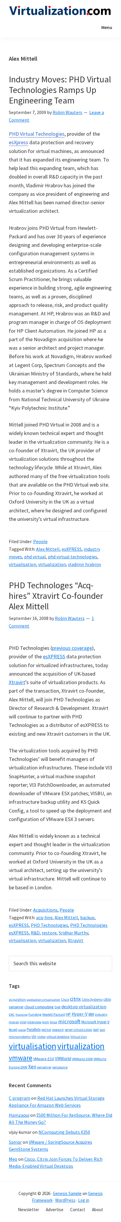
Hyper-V (80, 1014)
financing (22, 1015)
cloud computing (39, 1006)
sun (96, 1029)
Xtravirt (17, 682)
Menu (106, 27)
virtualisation (22, 564)
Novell (13, 1030)
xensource (60, 1067)
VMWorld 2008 (82, 1059)
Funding (34, 1014)
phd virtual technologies (72, 557)
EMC (12, 1015)
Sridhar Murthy (73, 933)
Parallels (34, 1029)
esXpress (18, 142)
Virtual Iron (78, 1037)
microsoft (69, 1021)
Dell (57, 1007)
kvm (45, 1022)
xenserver (44, 1067)
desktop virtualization (83, 1006)
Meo (13, 1159)
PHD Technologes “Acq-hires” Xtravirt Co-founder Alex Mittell (56, 595)
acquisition (17, 999)
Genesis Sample (67, 1193)
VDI (33, 1036)
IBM (91, 1014)
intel (23, 1022)
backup (87, 917)
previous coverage (72, 648)
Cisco (65, 999)
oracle (22, 1030)
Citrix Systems (92, 999)
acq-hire (44, 917)
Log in (83, 1200)
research (58, 1030)
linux (53, 1022)
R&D (35, 933)
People (40, 541)
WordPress (65, 1200)
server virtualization (78, 1030)
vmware (20, 1057)
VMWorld (63, 1058)
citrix (75, 998)
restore (49, 933)
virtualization (52, 564)
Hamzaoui (19, 1115)
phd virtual (35, 557)
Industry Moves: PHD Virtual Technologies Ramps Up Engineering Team (60, 90)
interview (34, 1022)
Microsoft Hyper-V (95, 1021)
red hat (46, 1030)
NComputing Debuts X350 (64, 1132)
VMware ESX (43, 1058)
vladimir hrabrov (84, 564)
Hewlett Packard (53, 1014)
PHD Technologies (49, 925)
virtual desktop (58, 1036)
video (41, 1036)
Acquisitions (45, 910)
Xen (32, 1066)
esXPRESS (72, 549)
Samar (15, 1142)
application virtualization (43, 1000)
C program (19, 1098)
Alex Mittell (48, 549)
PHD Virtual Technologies (37, 133)
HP (68, 1014)
